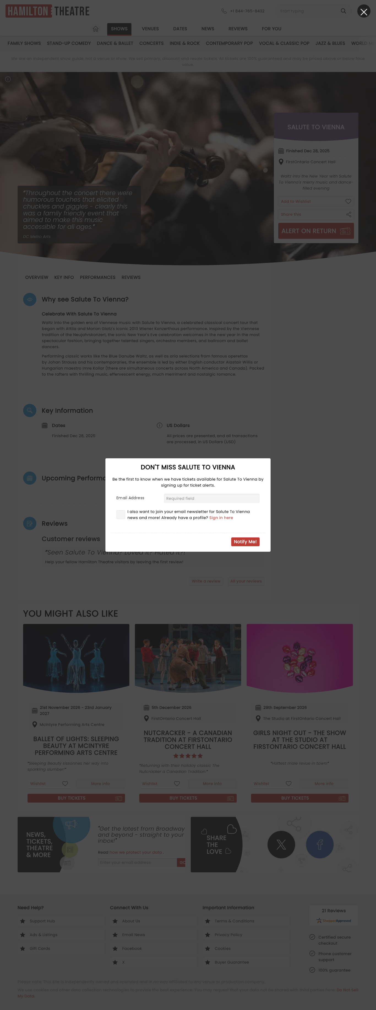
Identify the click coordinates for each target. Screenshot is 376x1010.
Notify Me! (245, 542)
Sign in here (221, 517)
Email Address (130, 498)
